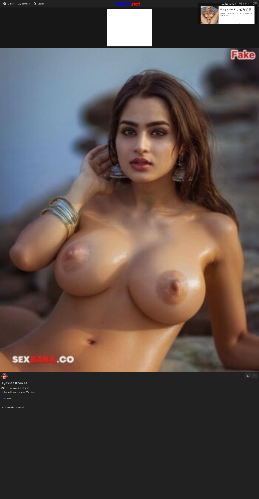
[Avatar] (4, 376)
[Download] (248, 375)
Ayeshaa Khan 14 (14, 383)
